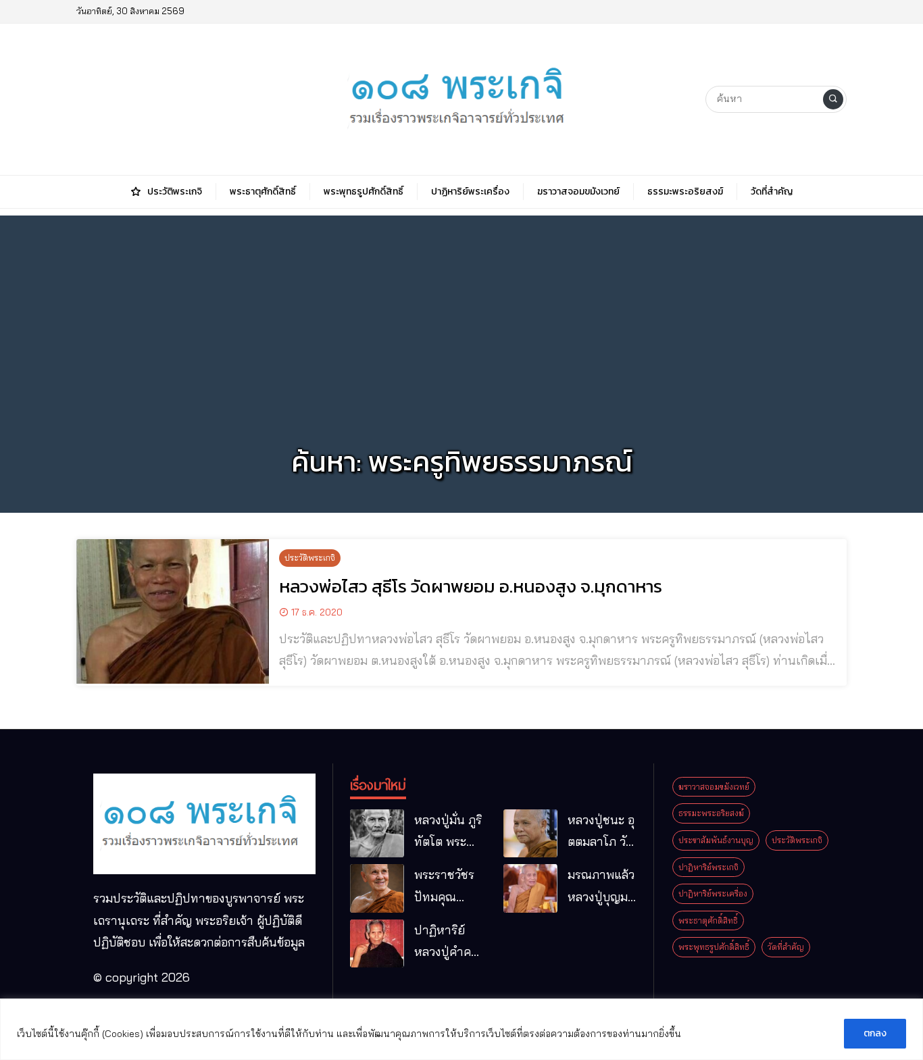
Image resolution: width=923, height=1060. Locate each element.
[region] (461, 1029)
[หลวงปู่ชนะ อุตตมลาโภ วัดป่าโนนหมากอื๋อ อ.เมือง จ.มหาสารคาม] (530, 833)
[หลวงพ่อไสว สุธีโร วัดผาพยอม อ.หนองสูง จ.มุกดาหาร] (172, 611)
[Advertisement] (461, 310)
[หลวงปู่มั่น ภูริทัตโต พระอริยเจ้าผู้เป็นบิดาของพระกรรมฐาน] (377, 833)
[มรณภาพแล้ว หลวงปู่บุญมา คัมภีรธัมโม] (530, 888)
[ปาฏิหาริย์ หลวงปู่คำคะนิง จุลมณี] (377, 943)
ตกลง (875, 1033)
